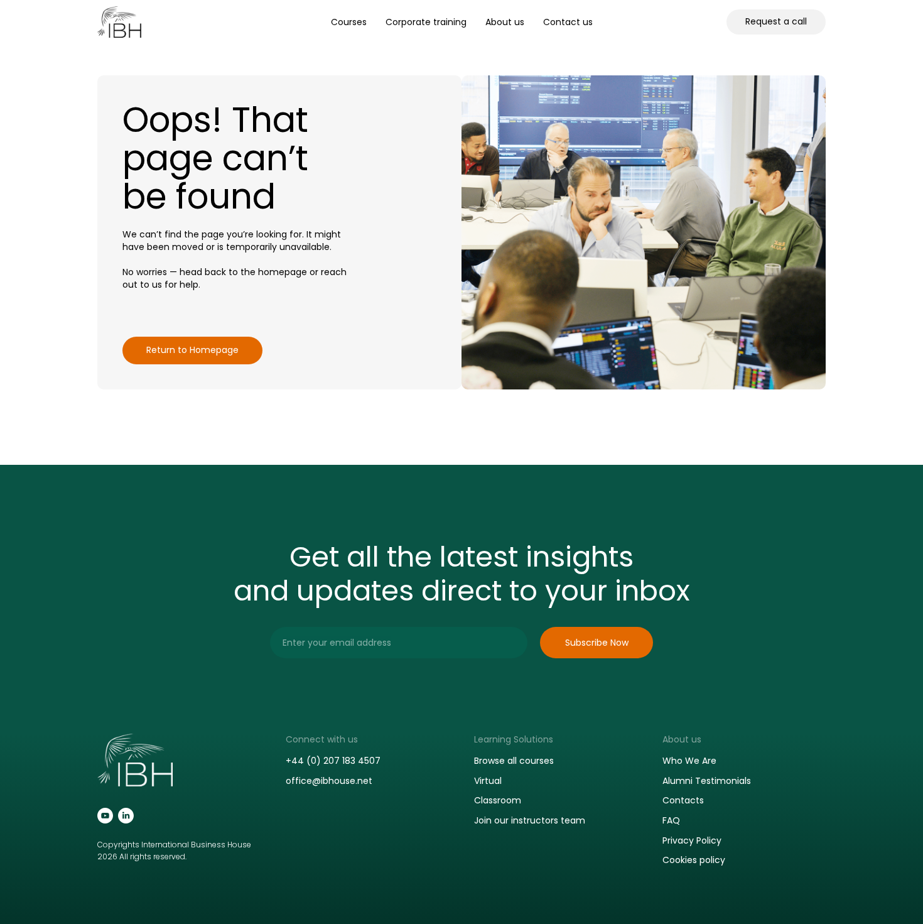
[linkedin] (126, 815)
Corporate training (426, 22)
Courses (349, 22)
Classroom (497, 800)
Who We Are (689, 760)
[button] (776, 22)
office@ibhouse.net (329, 781)
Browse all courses (514, 760)
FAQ (671, 820)
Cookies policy (693, 860)
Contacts (683, 800)
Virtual (488, 781)
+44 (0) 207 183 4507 (333, 760)
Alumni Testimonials (706, 781)
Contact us (568, 22)
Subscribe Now (597, 642)
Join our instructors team (529, 820)
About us (504, 22)
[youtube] (105, 815)
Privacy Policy (691, 840)
